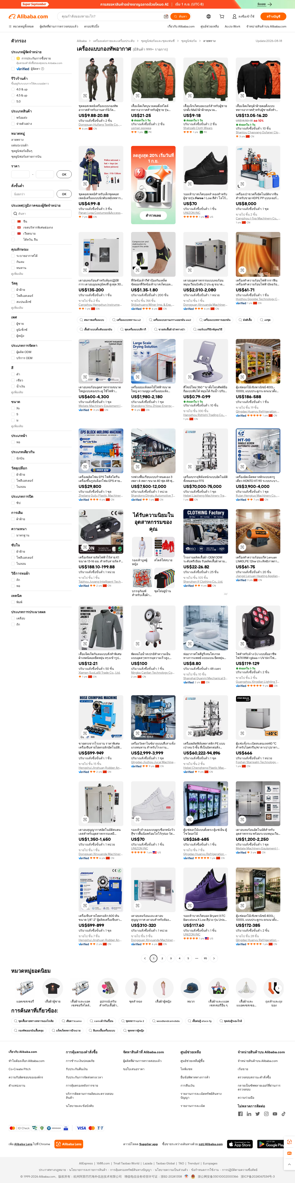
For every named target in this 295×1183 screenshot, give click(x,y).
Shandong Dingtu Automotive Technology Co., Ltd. (153, 495)
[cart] (222, 17)
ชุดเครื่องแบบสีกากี (135, 329)
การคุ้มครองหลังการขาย (82, 1085)
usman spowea (141, 128)
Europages (210, 1163)
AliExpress (86, 1163)
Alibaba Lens (23, 1144)
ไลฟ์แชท (186, 1069)
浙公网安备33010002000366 (218, 1176)
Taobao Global (165, 1163)
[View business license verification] (186, 1176)
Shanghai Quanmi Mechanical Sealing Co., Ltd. (205, 678)
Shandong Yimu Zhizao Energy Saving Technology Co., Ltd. (153, 406)
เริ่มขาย (243, 1069)
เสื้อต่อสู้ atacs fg (201, 1021)
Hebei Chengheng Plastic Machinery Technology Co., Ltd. (205, 767)
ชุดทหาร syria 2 (135, 1021)
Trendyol (193, 1163)
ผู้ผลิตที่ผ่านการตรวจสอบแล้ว (142, 1061)
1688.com (103, 1163)
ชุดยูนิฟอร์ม (189, 41)
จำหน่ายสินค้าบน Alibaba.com (258, 1061)
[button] (166, 16)
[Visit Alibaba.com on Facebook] (240, 1113)
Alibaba (82, 41)
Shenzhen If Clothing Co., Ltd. (203, 581)
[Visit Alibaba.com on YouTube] (275, 1113)
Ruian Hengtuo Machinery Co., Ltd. (258, 495)
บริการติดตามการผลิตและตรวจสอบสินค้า (89, 1095)
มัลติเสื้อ (247, 319)
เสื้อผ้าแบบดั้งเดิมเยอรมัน (98, 329)
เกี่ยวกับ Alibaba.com (23, 1052)
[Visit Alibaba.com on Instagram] (266, 1113)
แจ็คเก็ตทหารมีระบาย (68, 1030)
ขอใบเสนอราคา (133, 1069)
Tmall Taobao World (126, 1163)
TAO (181, 1163)
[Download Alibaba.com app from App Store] (240, 1144)
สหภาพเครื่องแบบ (94, 319)
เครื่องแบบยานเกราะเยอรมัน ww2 (172, 319)
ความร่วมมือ (246, 1097)
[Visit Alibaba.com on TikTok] (283, 1113)
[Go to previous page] (145, 958)
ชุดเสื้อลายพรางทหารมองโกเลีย (36, 1021)
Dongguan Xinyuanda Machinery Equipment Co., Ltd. (205, 304)
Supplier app (148, 1144)
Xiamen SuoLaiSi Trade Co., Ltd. (99, 672)
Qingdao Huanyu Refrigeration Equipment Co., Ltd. (258, 411)
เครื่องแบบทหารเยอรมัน (217, 319)
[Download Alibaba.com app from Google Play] (271, 1144)
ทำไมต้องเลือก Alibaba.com (26, 1061)
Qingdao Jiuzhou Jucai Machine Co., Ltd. (153, 762)
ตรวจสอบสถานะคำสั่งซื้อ (254, 1077)
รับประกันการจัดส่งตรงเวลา (84, 1077)
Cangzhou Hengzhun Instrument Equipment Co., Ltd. (101, 304)
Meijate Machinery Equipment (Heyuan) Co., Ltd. (101, 406)
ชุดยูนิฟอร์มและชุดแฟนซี (158, 41)
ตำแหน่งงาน (17, 1085)
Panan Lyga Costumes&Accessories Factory (101, 212)
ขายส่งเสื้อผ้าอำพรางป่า (172, 329)
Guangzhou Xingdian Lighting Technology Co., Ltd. (258, 681)
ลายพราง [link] (209, 41)
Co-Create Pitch (20, 1069)
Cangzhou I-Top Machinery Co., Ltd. (258, 218)
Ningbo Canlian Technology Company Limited (153, 672)
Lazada (147, 1163)
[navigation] (41, 500)
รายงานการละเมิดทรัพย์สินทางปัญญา (201, 1095)
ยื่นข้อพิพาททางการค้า (195, 1077)
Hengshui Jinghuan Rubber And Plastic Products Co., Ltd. (101, 767)
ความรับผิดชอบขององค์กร (26, 1077)
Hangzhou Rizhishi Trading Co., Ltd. (205, 415)
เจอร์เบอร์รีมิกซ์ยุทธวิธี (210, 329)
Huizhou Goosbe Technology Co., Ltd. (258, 299)
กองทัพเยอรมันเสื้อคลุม (31, 1030)
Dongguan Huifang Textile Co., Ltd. (101, 124)
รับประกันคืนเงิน (77, 1069)
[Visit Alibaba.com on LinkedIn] (249, 1113)
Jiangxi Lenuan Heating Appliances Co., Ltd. (258, 576)
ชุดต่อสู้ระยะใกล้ (233, 1021)
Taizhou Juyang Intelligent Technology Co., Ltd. (101, 581)
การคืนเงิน (188, 1085)
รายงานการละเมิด (193, 1106)
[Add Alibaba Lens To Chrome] (68, 1144)
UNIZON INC (191, 212)
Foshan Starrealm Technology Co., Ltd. (258, 762)
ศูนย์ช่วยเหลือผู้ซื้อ (192, 1061)
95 (205, 958)
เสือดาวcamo (74, 1021)
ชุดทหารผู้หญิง (136, 1030)
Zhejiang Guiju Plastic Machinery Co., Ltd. (101, 495)
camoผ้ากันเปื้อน (103, 1021)
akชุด (267, 319)
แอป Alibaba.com (211, 1144)
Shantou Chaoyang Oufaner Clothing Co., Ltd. (258, 132)
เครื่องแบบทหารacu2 (129, 319)
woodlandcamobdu (168, 1021)
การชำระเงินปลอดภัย (80, 1061)
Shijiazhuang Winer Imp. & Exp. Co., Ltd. (153, 304)
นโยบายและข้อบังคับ (80, 1106)
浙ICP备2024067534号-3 (258, 1176)
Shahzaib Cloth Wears (198, 128)
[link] (289, 1142)
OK (64, 174)
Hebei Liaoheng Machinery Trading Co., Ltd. (205, 495)
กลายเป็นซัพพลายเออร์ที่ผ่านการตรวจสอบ (259, 1087)
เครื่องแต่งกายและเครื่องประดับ (114, 41)
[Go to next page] (214, 958)
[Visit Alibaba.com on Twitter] (257, 1113)
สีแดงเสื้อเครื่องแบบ (104, 1030)
